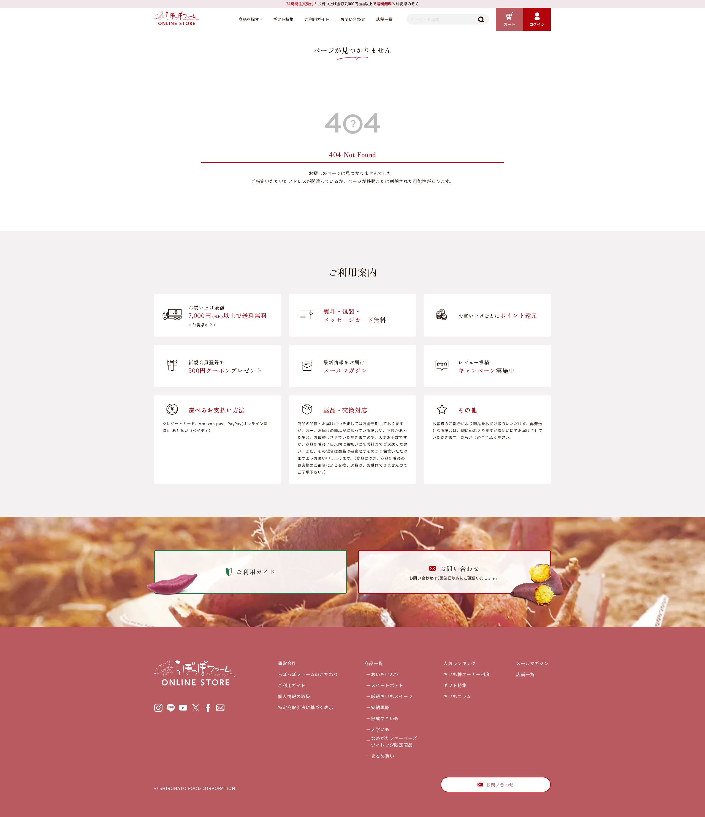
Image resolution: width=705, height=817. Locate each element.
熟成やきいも (385, 718)
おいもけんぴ (385, 674)
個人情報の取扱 (294, 696)
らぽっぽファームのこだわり (308, 674)
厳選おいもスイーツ (392, 696)
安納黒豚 (380, 707)
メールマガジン (532, 663)
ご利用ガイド (317, 19)
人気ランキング (459, 663)
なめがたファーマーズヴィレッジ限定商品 (394, 741)
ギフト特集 (283, 19)
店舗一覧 (384, 19)
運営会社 (287, 663)
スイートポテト (387, 685)
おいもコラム (457, 696)
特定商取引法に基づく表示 (305, 707)
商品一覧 (373, 663)
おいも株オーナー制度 (466, 674)
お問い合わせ (352, 19)
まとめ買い (382, 755)
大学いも (380, 729)
